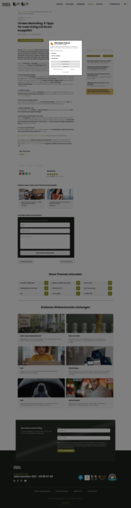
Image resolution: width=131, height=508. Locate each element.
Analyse (54, 53)
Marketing (55, 58)
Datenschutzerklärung (58, 69)
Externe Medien (56, 56)
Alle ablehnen (65, 64)
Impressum (73, 69)
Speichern (65, 66)
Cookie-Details (65, 72)
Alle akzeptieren (65, 61)
